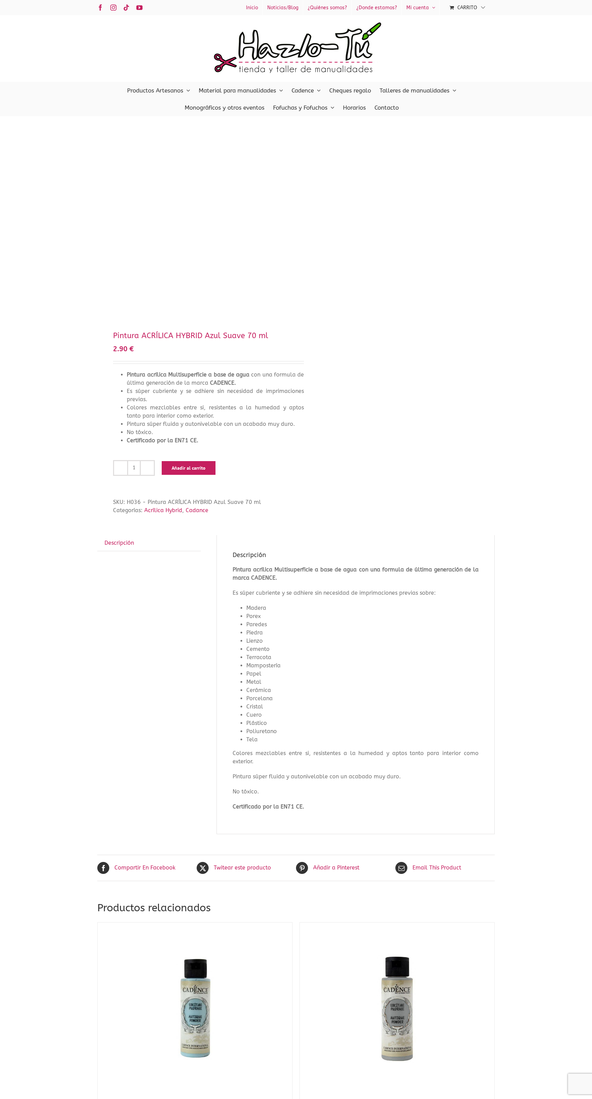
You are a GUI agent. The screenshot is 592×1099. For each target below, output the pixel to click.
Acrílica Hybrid (163, 510)
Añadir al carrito (189, 468)
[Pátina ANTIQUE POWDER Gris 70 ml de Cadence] (397, 1008)
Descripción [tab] (119, 543)
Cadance (197, 510)
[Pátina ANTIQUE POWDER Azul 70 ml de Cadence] (195, 1008)
